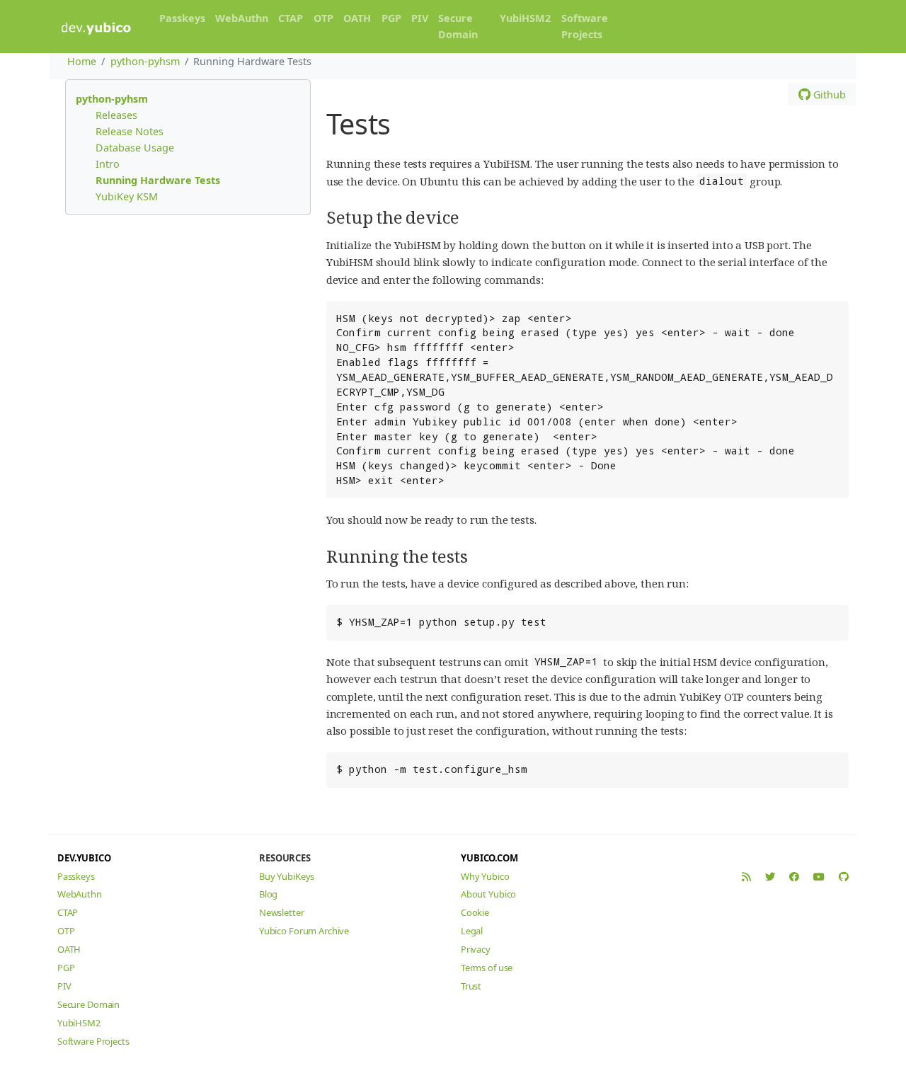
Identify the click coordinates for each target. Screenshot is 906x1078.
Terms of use (486, 967)
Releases (116, 115)
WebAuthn (241, 18)
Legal (472, 930)
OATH (357, 18)
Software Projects (584, 26)
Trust (471, 986)
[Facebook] (794, 876)
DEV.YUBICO (84, 857)
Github (828, 94)
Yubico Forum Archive (304, 930)
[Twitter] (770, 876)
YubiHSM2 (525, 18)
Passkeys (182, 18)
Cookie (475, 912)
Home (81, 61)
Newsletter (281, 912)
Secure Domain (458, 26)
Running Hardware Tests (158, 180)
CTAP (290, 18)
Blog (268, 894)
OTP (323, 18)
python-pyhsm (145, 61)
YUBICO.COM (489, 857)
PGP (391, 18)
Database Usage (135, 147)
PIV (419, 18)
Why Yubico (485, 876)
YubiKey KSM (127, 196)
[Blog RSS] (746, 876)
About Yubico (488, 894)
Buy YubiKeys (286, 876)
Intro (108, 164)
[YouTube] (819, 876)
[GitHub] (844, 876)
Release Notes (130, 131)
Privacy (476, 949)
